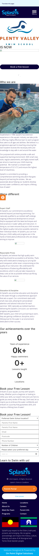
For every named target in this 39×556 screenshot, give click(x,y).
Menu (34, 14)
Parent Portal (10, 488)
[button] (19, 489)
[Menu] (34, 11)
